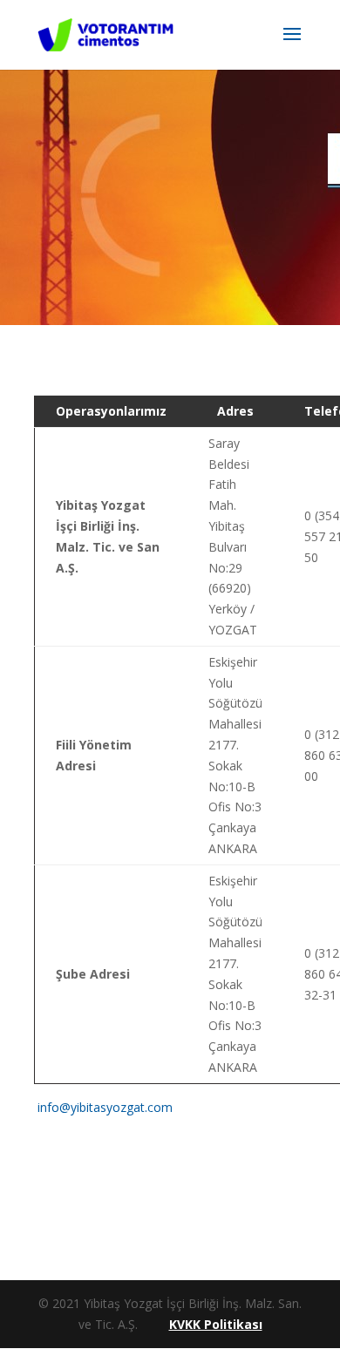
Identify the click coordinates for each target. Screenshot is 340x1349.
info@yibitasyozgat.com (105, 1107)
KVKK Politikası (215, 1324)
